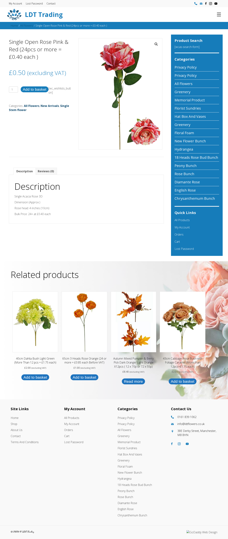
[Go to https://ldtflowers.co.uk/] (99, 14)
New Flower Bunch (190, 141)
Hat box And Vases (190, 116)
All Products (182, 220)
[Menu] (218, 14)
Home (14, 25)
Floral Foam (184, 132)
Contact (51, 3)
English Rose (185, 190)
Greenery (182, 91)
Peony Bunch (186, 165)
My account (15, 3)
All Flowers (26, 25)
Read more (133, 381)
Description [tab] (24, 171)
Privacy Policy (186, 67)
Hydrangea (184, 149)
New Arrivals (50, 106)
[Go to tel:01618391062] (194, 417)
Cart (177, 242)
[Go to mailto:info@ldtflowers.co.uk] (194, 424)
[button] (156, 44)
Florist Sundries (188, 108)
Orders (179, 234)
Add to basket (34, 89)
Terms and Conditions (25, 442)
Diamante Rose (187, 182)
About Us (16, 430)
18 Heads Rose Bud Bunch (196, 157)
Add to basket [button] (35, 377)
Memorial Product (190, 100)
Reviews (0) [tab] (46, 171)
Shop (14, 424)
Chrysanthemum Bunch (195, 198)
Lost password (34, 3)
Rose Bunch (184, 173)
